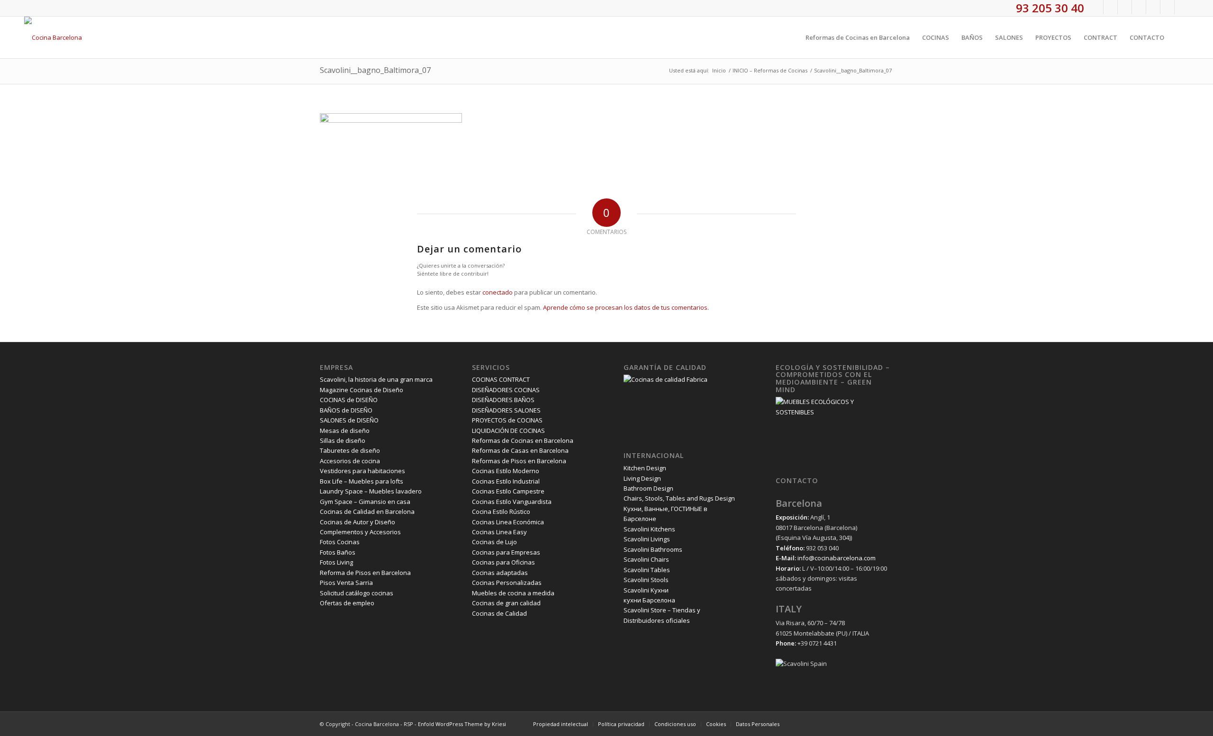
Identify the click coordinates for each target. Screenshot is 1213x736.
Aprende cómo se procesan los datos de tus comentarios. (626, 307)
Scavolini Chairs (646, 559)
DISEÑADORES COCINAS (506, 390)
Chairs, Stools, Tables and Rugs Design (679, 498)
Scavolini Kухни (646, 590)
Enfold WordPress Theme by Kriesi (462, 723)
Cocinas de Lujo (494, 542)
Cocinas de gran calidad (506, 603)
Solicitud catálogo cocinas (356, 593)
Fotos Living (336, 562)
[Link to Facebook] (1096, 7)
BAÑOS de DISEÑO (346, 410)
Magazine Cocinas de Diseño (361, 390)
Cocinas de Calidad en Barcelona (367, 511)
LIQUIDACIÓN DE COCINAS (508, 430)
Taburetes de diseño (350, 450)
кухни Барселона (649, 600)
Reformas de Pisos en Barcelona (519, 461)
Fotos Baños (337, 552)
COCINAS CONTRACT (501, 379)
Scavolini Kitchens (649, 529)
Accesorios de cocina (350, 461)
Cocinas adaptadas (500, 572)
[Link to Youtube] (1139, 7)
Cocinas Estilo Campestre (508, 491)
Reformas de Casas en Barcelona (520, 450)
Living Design (642, 478)
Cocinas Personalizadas (507, 582)
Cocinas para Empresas (506, 552)
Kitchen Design (645, 468)
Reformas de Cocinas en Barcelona (522, 440)
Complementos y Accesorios (360, 532)
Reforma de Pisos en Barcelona (365, 572)
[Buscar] (1179, 37)
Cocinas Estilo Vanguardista (512, 501)
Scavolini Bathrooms (653, 549)
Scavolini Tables (647, 569)
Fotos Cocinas (340, 542)
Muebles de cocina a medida (513, 593)
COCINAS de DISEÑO (349, 399)
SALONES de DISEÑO (349, 420)
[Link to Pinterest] (1153, 7)
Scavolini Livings (647, 539)
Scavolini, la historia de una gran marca (376, 379)
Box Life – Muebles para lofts (361, 481)
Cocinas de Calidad (499, 613)
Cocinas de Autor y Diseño (357, 522)
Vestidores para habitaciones (362, 471)
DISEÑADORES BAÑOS (503, 399)
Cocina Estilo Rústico (501, 511)
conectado (497, 292)
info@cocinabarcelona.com (836, 558)
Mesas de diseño (345, 430)
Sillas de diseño (342, 440)
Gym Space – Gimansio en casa (365, 501)
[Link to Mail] (1182, 7)
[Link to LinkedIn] (1167, 7)
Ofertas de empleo (347, 603)
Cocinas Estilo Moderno (505, 471)
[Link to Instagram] (1125, 7)
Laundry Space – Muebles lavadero (371, 491)
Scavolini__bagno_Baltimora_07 (375, 70)
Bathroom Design (648, 488)
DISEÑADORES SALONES (506, 410)
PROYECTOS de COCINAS (507, 420)
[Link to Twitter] (1110, 7)
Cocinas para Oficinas (503, 562)
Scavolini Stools (646, 579)
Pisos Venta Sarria (346, 582)
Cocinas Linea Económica (508, 522)
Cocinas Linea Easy (499, 532)
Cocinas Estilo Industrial (506, 481)
